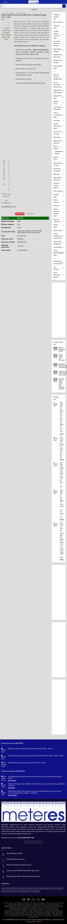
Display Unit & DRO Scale (57, 56)
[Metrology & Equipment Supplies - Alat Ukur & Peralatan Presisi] (33, 2)
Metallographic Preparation (18, 909)
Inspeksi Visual (56, 103)
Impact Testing (37, 914)
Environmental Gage (57, 67)
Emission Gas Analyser (57, 61)
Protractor (56, 206)
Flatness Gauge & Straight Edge (57, 77)
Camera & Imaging (56, 912)
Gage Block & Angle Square (57, 91)
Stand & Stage (55, 226)
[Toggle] (63, 148)
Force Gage (27, 905)
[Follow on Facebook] (25, 842)
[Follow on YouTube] (41, 842)
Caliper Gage (55, 904)
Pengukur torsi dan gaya (9, 891)
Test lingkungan (35, 891)
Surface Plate (57, 230)
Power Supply (57, 191)
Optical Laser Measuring (57, 179)
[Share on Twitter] (9, 21)
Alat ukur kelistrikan (20, 888)
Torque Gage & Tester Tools (57, 262)
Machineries (57, 137)
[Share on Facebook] (6, 21)
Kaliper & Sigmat (8, 903)
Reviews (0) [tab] (30, 213)
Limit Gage (56, 120)
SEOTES (38, 921)
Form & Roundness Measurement (57, 85)
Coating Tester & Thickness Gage (56, 34)
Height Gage (59, 905)
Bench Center (57, 22)
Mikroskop (21, 904)
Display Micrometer (12, 914)
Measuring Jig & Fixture (57, 164)
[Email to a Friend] (4, 25)
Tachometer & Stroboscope (57, 243)
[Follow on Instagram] (28, 842)
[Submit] (64, 6)
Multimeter (56, 174)
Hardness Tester (10, 906)
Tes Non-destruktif (22, 891)
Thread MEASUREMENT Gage (58, 253)
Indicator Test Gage (57, 97)
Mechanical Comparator (57, 170)
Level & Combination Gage (57, 115)
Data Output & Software (57, 50)
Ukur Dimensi (56, 268)
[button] (4, 2)
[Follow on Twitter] (31, 842)
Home (2, 13)
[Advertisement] (58, 310)
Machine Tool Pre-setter (57, 133)
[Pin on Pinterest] (6, 25)
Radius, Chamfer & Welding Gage (56, 212)
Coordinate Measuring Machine (56, 44)
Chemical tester (56, 27)
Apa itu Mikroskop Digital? (62, 349)
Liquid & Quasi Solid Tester (57, 126)
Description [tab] (20, 213)
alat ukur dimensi (7, 888)
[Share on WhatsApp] (3, 21)
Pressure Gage (56, 196)
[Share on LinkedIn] (9, 25)
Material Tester (55, 158)
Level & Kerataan (57, 888)
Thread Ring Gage (15, 908)
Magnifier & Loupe (27, 910)
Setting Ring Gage (26, 914)
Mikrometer (18, 903)
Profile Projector (56, 201)
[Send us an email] (35, 842)
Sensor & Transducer (56, 220)
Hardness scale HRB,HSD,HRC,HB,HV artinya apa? (23, 870)
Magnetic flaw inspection (57, 142)
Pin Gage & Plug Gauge (50, 909)
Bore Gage (41, 908)
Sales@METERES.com (8, 207)
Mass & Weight (10, 13)
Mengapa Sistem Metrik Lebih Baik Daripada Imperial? (61, 384)
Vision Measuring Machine (56, 275)
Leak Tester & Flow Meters (57, 108)
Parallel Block (39, 910)
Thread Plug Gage (38, 905)
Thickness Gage (41, 913)
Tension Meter (57, 247)
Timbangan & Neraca (20, 13)
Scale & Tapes (49, 905)
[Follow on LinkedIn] (38, 842)
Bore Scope (51, 913)
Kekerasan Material (45, 888)
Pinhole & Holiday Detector (56, 185)
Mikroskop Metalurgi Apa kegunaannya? (19, 865)
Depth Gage (41, 903)
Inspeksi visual (33, 888)
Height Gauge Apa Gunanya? (62, 357)
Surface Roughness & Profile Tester (57, 236)
